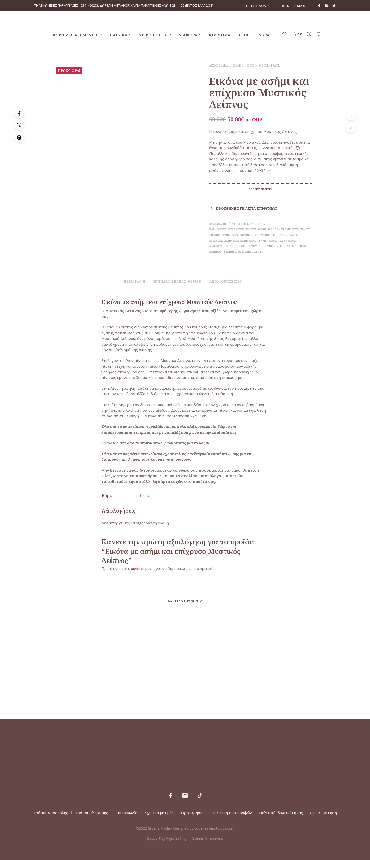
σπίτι (249, 251)
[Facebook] (19, 113)
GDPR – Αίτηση (323, 812)
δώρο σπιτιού (268, 246)
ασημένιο (247, 240)
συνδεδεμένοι (143, 568)
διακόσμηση (218, 246)
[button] (285, 34)
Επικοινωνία (258, 6)
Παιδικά (118, 34)
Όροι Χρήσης (192, 812)
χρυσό (258, 251)
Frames (238, 65)
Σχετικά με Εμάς (159, 812)
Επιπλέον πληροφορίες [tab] (177, 281)
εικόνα (285, 246)
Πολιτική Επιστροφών (231, 812)
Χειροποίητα (153, 34)
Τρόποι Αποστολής (50, 812)
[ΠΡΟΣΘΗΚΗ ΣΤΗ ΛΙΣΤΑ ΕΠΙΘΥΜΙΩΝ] (88, 677)
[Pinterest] (19, 137)
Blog (244, 34)
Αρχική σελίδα (219, 65)
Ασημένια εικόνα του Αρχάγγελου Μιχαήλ (279, 688)
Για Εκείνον (287, 240)
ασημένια (231, 240)
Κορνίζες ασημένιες (75, 34)
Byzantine (236, 229)
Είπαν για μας (291, 6)
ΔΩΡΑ (263, 34)
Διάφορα (187, 34)
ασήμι (261, 240)
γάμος (272, 240)
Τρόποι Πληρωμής (91, 812)
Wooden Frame (269, 65)
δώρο (233, 246)
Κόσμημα (219, 34)
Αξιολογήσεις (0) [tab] (226, 281)
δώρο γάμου (248, 246)
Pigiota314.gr (177, 838)
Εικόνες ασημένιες (224, 235)
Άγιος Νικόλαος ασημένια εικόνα (84, 690)
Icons (250, 65)
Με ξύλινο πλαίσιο (287, 235)
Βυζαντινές (301, 229)
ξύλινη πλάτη (233, 251)
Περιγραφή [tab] (134, 281)
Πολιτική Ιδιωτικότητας (281, 812)
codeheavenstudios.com (214, 828)
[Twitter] (19, 125)
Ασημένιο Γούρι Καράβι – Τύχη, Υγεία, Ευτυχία (216, 692)
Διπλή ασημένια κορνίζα (143, 690)
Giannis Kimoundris (207, 838)
